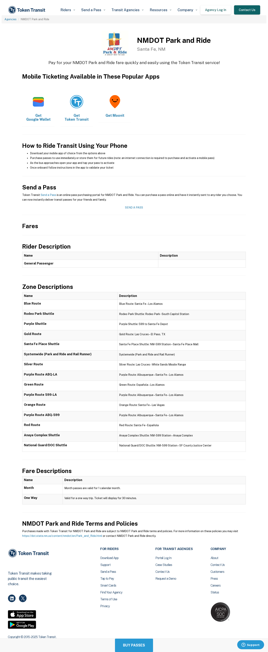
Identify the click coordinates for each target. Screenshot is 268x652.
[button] (67, 10)
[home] (27, 10)
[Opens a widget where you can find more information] (250, 645)
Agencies (10, 19)
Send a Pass (48, 195)
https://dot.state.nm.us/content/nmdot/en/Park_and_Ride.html (62, 535)
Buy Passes (134, 645)
